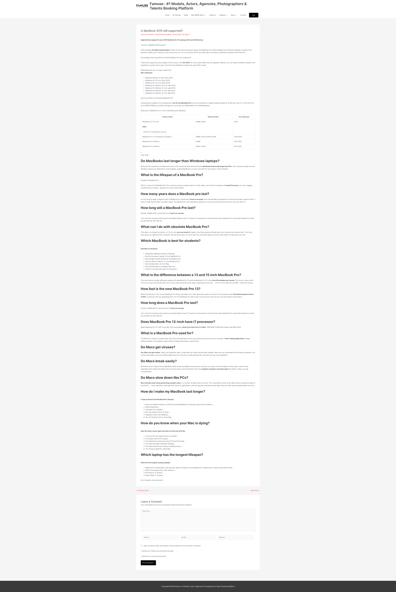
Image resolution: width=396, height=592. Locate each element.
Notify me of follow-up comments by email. (158, 551)
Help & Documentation (163, 34)
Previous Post (142, 490)
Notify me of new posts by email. (154, 556)
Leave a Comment (147, 34)
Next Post (255, 490)
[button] (205, 15)
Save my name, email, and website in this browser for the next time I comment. (172, 546)
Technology (176, 34)
